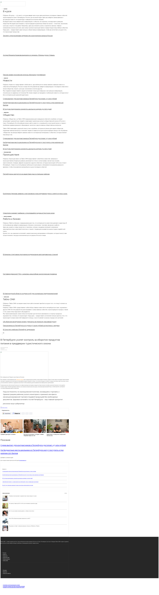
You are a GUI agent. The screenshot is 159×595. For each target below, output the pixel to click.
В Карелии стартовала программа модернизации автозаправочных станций (30, 254)
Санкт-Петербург (5, 407)
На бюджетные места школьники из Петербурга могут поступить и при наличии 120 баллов (23, 474)
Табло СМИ (6, 296)
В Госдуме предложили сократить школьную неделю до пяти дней (27, 109)
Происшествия (7, 152)
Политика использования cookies (11, 585)
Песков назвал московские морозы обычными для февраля (24, 75)
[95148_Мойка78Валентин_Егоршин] (13, 209)
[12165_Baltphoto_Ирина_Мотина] (13, 270)
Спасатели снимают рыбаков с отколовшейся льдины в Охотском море (29, 213)
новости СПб (1, 407)
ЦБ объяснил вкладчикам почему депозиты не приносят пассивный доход (29, 322)
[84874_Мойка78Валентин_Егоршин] (13, 71)
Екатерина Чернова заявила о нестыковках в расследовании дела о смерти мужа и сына (35, 194)
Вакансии (5, 571)
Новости (6, 78)
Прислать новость (7, 573)
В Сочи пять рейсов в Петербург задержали (19, 329)
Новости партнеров (34, 493)
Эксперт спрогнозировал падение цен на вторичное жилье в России (28, 36)
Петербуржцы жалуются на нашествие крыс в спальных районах (26, 174)
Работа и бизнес (8, 216)
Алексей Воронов (4, 347)
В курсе (5, 8)
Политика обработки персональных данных (14, 586)
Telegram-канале (19, 379)
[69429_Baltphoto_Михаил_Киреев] (13, 251)
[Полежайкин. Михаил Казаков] (13, 51)
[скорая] (13, 190)
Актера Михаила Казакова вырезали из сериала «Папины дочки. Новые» (29, 55)
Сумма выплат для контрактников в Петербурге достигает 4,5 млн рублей (30, 99)
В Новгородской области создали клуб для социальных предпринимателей (30, 293)
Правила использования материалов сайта (13, 587)
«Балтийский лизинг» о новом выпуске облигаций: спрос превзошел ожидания (20, 481)
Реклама (5, 570)
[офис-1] (13, 290)
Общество (6, 112)
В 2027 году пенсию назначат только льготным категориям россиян (17, 485)
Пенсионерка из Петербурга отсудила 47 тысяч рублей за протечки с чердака (31, 325)
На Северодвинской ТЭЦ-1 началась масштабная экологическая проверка (30, 274)
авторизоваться (22, 460)
